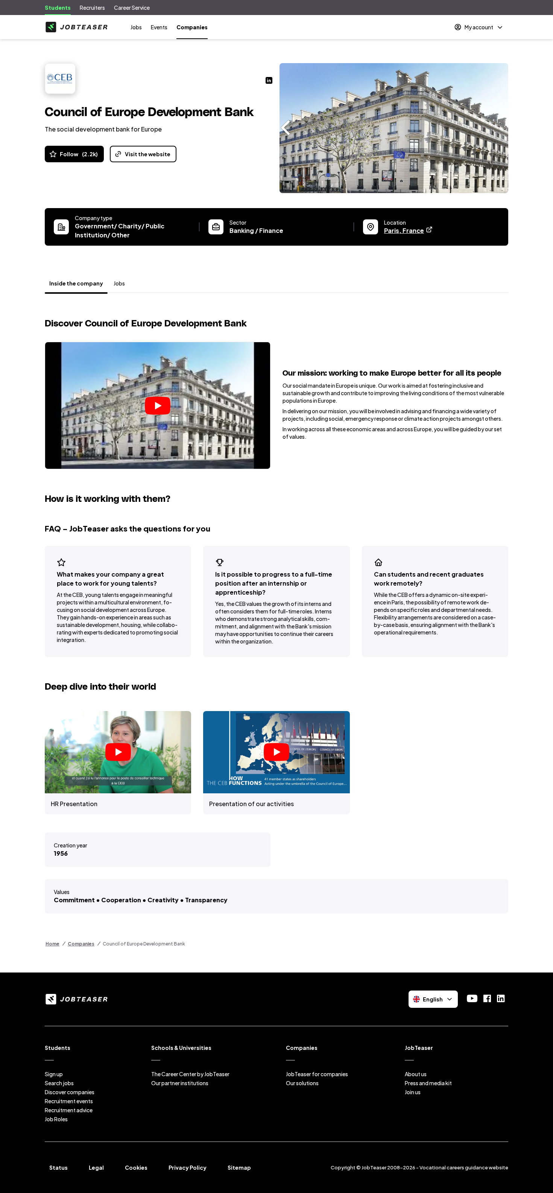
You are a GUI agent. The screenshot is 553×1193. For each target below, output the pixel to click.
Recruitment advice (69, 1110)
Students (58, 7)
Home (52, 944)
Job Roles (56, 1119)
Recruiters (92, 7)
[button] (157, 405)
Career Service (132, 7)
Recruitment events (69, 1101)
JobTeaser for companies (317, 1074)
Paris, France (408, 230)
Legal (96, 1167)
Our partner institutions (179, 1083)
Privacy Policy (188, 1167)
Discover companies (69, 1092)
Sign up (54, 1074)
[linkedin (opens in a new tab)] (268, 81)
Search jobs (59, 1083)
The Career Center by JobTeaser (190, 1074)
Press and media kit (428, 1083)
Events (159, 27)
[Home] (76, 27)
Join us (413, 1092)
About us (416, 1074)
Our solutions (302, 1083)
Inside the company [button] (76, 283)
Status (58, 1167)
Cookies (136, 1167)
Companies (192, 27)
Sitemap (239, 1167)
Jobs (136, 27)
